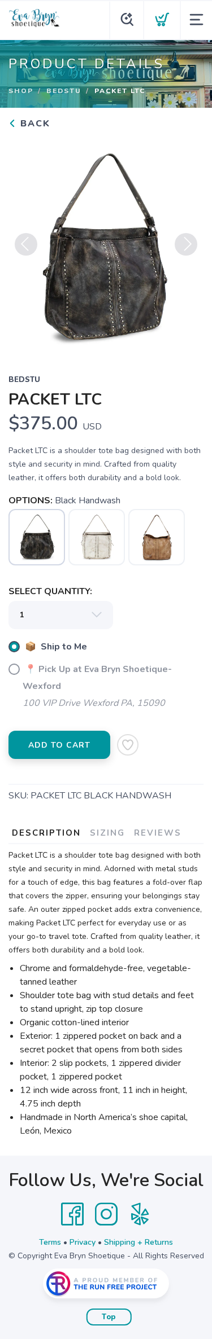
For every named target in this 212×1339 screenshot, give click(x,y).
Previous (26, 244)
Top (109, 1317)
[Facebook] (72, 1214)
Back (33, 123)
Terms (50, 1242)
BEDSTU (63, 90)
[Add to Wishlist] (128, 745)
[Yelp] (140, 1214)
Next (186, 244)
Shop (20, 90)
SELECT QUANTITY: (50, 591)
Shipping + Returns (138, 1242)
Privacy (83, 1242)
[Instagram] (106, 1214)
